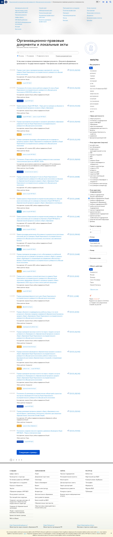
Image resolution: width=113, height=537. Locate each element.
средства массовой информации (99, 219)
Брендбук (89, 20)
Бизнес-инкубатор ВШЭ (41, 500)
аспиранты (93, 170)
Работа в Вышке (14, 518)
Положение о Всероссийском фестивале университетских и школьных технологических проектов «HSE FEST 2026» (38, 160)
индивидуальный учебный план (30, 327)
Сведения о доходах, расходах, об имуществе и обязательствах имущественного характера (20, 501)
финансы (92, 130)
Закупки (12, 488)
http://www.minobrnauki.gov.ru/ (19, 525)
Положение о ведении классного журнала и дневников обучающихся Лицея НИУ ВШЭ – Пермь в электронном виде (39, 432)
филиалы (92, 221)
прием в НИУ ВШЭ (95, 122)
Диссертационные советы (68, 482)
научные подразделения (97, 210)
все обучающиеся (95, 147)
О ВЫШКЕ (13, 471)
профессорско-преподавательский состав (98, 150)
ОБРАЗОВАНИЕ (40, 471)
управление (93, 136)
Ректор (65, 18)
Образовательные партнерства (44, 503)
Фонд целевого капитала (17, 494)
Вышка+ (37, 485)
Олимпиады (38, 479)
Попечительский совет (45, 13)
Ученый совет (43, 8)
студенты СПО (94, 168)
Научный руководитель (69, 15)
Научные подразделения (67, 474)
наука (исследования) (96, 126)
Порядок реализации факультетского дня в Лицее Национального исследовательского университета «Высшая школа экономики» (36, 297)
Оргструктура (91, 10)
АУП (91, 157)
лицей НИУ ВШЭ (27, 83)
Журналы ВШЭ (90, 488)
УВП (91, 153)
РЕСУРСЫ (89, 471)
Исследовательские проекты (68, 477)
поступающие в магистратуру (98, 183)
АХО (91, 158)
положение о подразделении (98, 120)
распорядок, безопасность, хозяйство (98, 133)
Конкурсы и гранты (65, 491)
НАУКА (62, 471)
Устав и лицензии (91, 8)
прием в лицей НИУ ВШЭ (39, 116)
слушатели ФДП (94, 174)
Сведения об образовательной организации (19, 507)
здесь (98, 532)
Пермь (27, 113)
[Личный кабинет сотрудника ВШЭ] (106, 2)
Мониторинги (64, 479)
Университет (29, 323)
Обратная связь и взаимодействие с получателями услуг (45, 506)
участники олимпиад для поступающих (97, 177)
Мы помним (18, 29)
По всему (21, 56)
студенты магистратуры (97, 166)
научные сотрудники (96, 155)
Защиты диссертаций (66, 485)
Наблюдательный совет (45, 10)
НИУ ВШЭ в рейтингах (21, 19)
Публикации (89, 491)
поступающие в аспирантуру (98, 185)
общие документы (95, 118)
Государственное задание (36, 63)
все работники (94, 145)
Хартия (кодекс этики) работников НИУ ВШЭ (21, 11)
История (17, 26)
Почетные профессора (69, 10)
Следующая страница (28, 452)
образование (93, 124)
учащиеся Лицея (94, 160)
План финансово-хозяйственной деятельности (62, 63)
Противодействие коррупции (18, 497)
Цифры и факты (19, 17)
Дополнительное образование (44, 494)
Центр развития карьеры (42, 497)
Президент (66, 13)
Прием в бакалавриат (41, 482)
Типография (89, 482)
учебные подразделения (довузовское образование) (98, 201)
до (91, 232)
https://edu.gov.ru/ (48, 525)
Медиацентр (89, 485)
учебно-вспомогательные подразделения (97, 207)
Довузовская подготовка (42, 477)
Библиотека (89, 474)
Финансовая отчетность (93, 13)
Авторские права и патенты (94, 18)
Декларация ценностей (21, 8)
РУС (97, 1)
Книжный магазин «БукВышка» (94, 479)
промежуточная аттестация (29, 346)
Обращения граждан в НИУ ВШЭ (19, 491)
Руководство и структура (17, 477)
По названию (30, 56)
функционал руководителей (98, 138)
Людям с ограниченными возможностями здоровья (17, 511)
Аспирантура (38, 491)
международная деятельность (98, 128)
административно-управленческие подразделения (99, 213)
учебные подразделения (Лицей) (99, 198)
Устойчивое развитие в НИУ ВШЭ (19, 479)
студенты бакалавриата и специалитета (97, 163)
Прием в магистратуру (41, 488)
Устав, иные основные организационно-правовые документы (37, 61)
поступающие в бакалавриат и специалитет (99, 180)
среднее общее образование (30, 426)
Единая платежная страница (18, 515)
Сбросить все (94, 289)
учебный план (26, 368)
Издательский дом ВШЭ (92, 477)
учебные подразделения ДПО (98, 204)
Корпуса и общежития (16, 485)
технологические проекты (31, 172)
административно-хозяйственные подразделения (99, 216)
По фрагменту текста (43, 56)
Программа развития (21, 15)
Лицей (37, 474)
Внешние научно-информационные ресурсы (70, 495)
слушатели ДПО (94, 172)
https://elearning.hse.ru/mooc (85, 525)
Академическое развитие (67, 488)
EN (99, 1)
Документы (90, 15)
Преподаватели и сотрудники (71, 8)
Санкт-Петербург (30, 168)
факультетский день (27, 307)
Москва (27, 79)
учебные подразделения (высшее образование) (97, 195)
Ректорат (65, 20)
